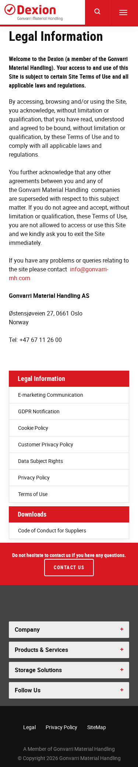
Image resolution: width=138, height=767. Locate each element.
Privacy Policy (34, 477)
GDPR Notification (39, 411)
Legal (29, 727)
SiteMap (96, 727)
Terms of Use (32, 493)
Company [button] (27, 629)
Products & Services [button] (41, 650)
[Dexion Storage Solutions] (33, 12)
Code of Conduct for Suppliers (52, 530)
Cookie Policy (33, 427)
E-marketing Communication (50, 394)
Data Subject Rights (40, 460)
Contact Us (69, 567)
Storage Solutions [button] (38, 670)
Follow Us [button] (27, 690)
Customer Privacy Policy (45, 444)
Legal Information (41, 378)
